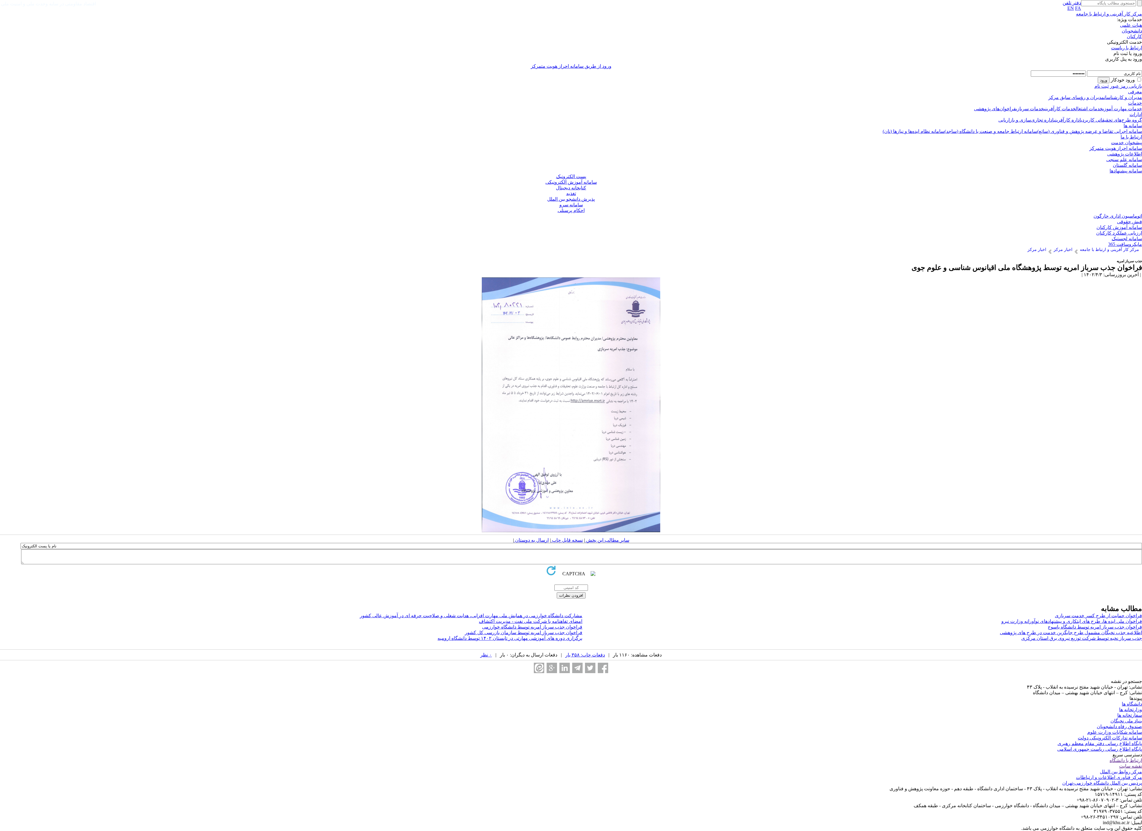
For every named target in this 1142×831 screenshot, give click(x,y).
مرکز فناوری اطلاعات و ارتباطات (1109, 777)
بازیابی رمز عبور (1126, 86)
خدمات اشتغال (1089, 108)
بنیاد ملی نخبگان (1126, 720)
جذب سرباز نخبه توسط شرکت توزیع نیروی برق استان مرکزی (1081, 638)
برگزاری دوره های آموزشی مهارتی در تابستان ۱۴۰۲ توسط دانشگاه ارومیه (509, 638)
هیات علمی (1131, 25)
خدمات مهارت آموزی (1122, 108)
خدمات (1135, 103)
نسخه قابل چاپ (567, 540)
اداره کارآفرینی (1067, 119)
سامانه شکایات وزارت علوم (1114, 732)
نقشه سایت (1130, 766)
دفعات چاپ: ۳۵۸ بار (585, 654)
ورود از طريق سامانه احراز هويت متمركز (571, 66)
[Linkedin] (564, 668)
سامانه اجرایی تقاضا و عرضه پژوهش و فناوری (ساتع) (1089, 131)
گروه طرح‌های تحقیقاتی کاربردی (1111, 119)
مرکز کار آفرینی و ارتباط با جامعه (1109, 13)
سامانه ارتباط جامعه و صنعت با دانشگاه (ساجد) (991, 131)
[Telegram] (577, 668)
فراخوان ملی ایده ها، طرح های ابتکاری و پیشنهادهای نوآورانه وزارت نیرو (1071, 621)
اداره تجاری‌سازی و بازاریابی (1026, 119)
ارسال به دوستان (531, 540)
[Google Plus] (552, 668)
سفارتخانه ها (1129, 715)
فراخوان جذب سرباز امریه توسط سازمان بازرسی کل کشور (523, 632)
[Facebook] (603, 668)
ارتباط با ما (1131, 136)
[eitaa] (539, 668)
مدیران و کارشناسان (1123, 97)
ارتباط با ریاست (1126, 47)
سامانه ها (1133, 125)
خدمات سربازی (1030, 108)
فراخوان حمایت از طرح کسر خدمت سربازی (1098, 615)
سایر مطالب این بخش (607, 540)
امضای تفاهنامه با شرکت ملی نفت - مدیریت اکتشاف (530, 621)
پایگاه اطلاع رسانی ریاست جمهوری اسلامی (1099, 749)
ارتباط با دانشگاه (1126, 760)
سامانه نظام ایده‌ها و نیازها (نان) (914, 131)
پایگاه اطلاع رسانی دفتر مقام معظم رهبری (1100, 743)
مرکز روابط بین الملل (1121, 771)
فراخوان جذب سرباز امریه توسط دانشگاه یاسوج (1095, 626)
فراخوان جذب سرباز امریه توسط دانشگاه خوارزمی (532, 626)
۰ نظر (486, 654)
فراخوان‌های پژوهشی (995, 108)
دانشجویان (1132, 30)
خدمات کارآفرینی (1060, 108)
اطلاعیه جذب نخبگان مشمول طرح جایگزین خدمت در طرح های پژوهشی (1071, 632)
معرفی (1135, 91)
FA (1078, 8)
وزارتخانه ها (1130, 709)
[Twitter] (590, 668)
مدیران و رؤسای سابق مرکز (1076, 97)
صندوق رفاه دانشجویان (1119, 726)
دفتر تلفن (1072, 2)
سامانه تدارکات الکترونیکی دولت (1110, 737)
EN (1070, 8)
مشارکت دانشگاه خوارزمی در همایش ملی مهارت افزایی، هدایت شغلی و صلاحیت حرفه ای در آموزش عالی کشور (471, 615)
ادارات (1136, 114)
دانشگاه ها (1132, 703)
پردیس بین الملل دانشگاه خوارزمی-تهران (1102, 783)
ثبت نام (1101, 86)
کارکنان (1134, 36)
